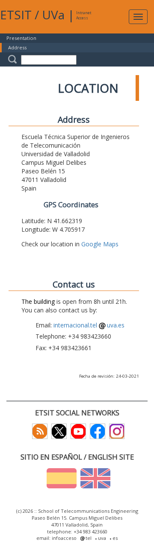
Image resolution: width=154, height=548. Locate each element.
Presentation (21, 38)
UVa (53, 14)
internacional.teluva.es (88, 325)
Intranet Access (83, 15)
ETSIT (16, 14)
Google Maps (99, 244)
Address (17, 47)
